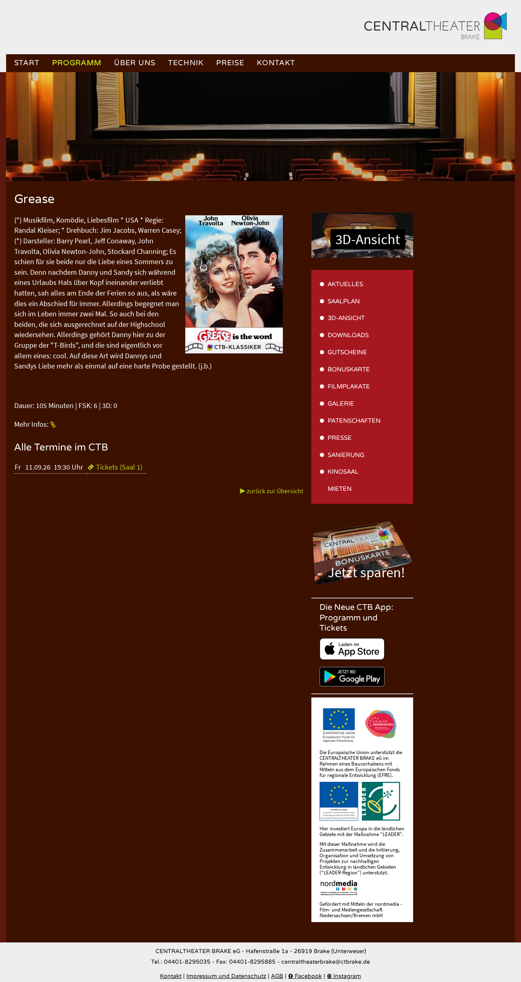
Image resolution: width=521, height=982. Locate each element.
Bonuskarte (349, 369)
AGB (277, 976)
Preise (230, 63)
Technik (186, 63)
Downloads (348, 335)
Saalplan (344, 301)
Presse (340, 437)
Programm (76, 63)
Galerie (341, 403)
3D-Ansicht (367, 239)
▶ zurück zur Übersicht (271, 491)
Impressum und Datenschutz (226, 976)
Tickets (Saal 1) (115, 467)
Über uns (134, 63)
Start (26, 63)
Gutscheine (347, 352)
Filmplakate (349, 386)
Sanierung (346, 455)
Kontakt (276, 63)
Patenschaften (354, 420)
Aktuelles (345, 284)
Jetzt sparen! (366, 572)
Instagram (344, 976)
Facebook (305, 976)
